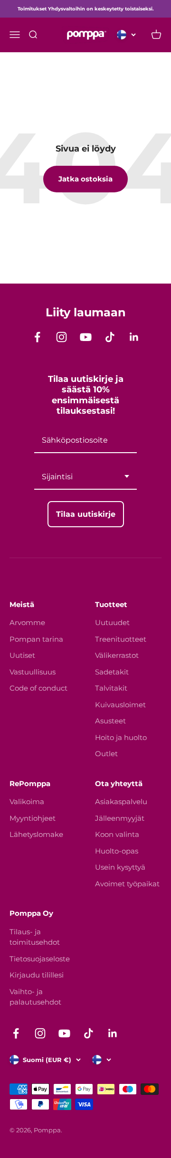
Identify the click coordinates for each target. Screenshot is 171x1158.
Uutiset (22, 655)
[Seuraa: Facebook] (37, 337)
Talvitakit (111, 688)
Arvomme (27, 622)
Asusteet (110, 720)
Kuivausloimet (120, 704)
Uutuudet (112, 622)
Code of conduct (38, 688)
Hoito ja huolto (121, 737)
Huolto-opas (116, 850)
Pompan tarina (36, 639)
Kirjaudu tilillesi (37, 974)
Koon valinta (117, 834)
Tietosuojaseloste (40, 958)
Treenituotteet (120, 639)
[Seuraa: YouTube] (85, 337)
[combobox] (85, 477)
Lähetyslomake (36, 834)
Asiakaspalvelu (121, 801)
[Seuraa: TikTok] (110, 337)
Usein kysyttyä (120, 867)
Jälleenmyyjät (119, 818)
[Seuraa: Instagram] (61, 337)
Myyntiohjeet (33, 818)
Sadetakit (112, 671)
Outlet (106, 753)
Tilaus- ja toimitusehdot (35, 937)
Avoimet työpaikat (127, 883)
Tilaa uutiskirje (85, 514)
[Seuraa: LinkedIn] (134, 337)
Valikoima (27, 801)
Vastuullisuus (33, 671)
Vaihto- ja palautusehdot (35, 997)
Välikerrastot (117, 655)
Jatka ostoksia (85, 178)
